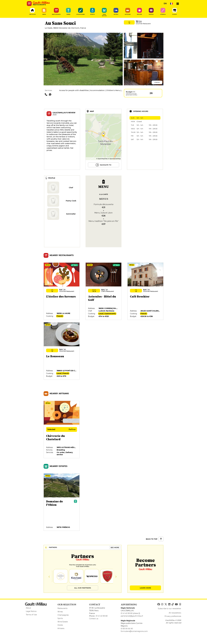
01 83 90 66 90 (127, 629)
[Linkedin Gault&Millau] (169, 604)
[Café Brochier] (146, 291)
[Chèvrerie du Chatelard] (62, 429)
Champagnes (63, 615)
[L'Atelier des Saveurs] (62, 291)
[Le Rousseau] (62, 351)
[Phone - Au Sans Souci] (47, 94)
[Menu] (177, 3)
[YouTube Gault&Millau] (176, 604)
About (28, 608)
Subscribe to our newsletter (169, 608)
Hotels (60, 625)
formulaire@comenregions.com (134, 631)
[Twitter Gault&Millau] (165, 604)
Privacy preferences (173, 616)
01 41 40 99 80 (102, 616)
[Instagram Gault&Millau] (162, 604)
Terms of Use (31, 615)
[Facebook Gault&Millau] (158, 604)
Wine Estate (63, 622)
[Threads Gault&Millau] (180, 604)
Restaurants (62, 608)
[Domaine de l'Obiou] (62, 502)
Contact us (93, 619)
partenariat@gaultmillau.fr (132, 616)
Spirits (60, 618)
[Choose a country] (171, 3)
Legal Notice (31, 611)
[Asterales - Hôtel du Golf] (104, 291)
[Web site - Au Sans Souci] (50, 94)
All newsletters (175, 613)
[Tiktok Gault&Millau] (173, 604)
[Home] (41, 2)
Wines (60, 612)
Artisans (61, 628)
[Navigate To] (103, 139)
